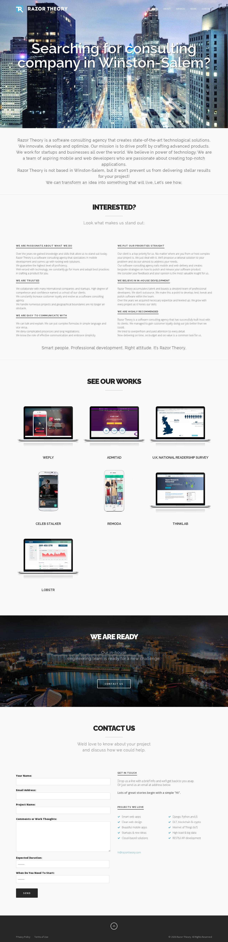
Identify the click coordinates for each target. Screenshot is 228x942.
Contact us (114, 81)
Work (193, 8)
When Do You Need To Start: (35, 873)
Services (180, 8)
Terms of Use (41, 936)
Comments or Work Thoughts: (36, 819)
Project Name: (25, 804)
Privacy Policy (23, 936)
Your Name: (24, 775)
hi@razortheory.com (129, 852)
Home (155, 8)
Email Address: (26, 790)
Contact (207, 8)
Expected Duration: (29, 857)
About (167, 8)
